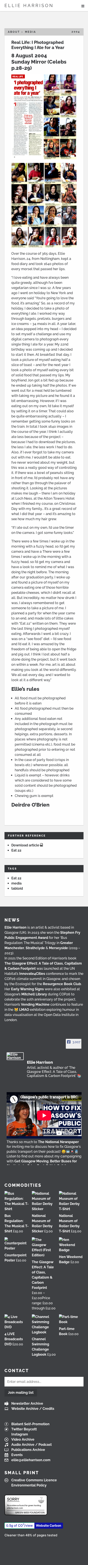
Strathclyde (35, 948)
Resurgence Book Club (62, 984)
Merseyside (58, 948)
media (16, 883)
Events (17, 1455)
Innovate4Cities (32, 974)
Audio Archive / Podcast (31, 1445)
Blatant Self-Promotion (30, 1424)
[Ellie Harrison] (15, 1056)
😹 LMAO (21, 1010)
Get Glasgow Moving (31, 1161)
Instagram (19, 1434)
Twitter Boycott (24, 1429)
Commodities (22, 1185)
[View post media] (44, 1115)
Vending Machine (35, 1004)
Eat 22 (16, 850)
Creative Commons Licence (34, 1480)
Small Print (21, 1472)
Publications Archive (28, 1450)
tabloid (17, 888)
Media (30, 31)
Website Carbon (48, 1525)
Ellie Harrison (29, 5)
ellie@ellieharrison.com (30, 1460)
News (12, 920)
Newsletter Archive (27, 1403)
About (14, 31)
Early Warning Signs (27, 989)
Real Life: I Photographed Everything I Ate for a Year (37, 45)
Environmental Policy (29, 1485)
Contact (16, 1370)
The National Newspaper (58, 1142)
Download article (25, 845)
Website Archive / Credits (32, 1409)
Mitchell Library (34, 994)
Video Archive (22, 1439)
